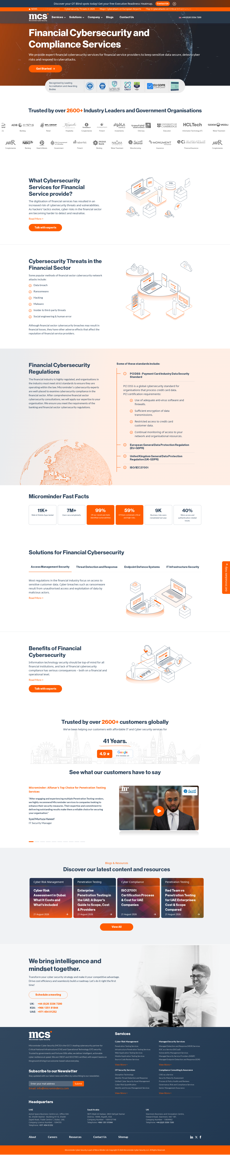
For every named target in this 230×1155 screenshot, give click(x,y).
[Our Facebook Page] (200, 1137)
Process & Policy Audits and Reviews (174, 1081)
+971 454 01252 (47, 1011)
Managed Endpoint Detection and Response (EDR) (179, 1059)
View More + (121, 1064)
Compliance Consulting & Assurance (176, 1070)
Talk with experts (45, 227)
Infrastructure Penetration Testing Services (132, 1049)
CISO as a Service (166, 1074)
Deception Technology (124, 1074)
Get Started (44, 68)
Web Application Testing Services (128, 1053)
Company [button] (94, 17)
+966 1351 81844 (48, 1007)
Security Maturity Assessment (171, 1078)
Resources (75, 1137)
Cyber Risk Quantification (125, 1084)
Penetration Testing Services (126, 1046)
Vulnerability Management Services (173, 1053)
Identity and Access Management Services (132, 1088)
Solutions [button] (75, 17)
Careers (52, 1137)
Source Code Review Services (127, 1059)
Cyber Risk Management (126, 1041)
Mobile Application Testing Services (129, 1056)
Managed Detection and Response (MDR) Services (179, 1046)
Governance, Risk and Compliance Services (176, 1084)
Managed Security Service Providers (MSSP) (177, 1056)
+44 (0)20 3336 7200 (191, 17)
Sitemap (123, 1137)
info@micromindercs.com (53, 1088)
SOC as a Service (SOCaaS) (169, 1049)
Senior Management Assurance (171, 1088)
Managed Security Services (172, 1041)
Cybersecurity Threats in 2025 (128, 8)
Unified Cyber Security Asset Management (132, 1081)
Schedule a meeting (48, 994)
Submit (78, 1083)
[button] (31, 842)
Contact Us (163, 4)
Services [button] (57, 17)
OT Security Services (125, 1070)
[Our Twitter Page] (196, 1137)
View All (117, 927)
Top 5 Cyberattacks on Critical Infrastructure (85, 8)
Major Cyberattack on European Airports (168, 8)
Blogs (109, 17)
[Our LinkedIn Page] (191, 1137)
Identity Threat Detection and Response (131, 1078)
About (32, 1137)
